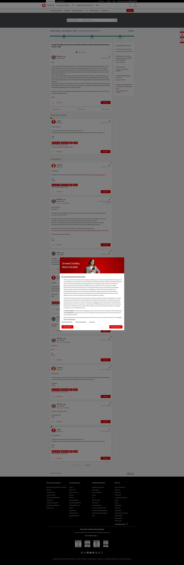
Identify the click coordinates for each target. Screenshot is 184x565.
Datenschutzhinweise (67, 322)
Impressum (92, 322)
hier (86, 283)
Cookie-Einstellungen (80, 322)
